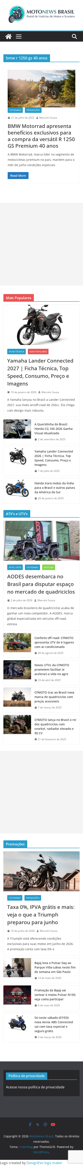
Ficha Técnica (16, 351)
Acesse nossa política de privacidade (35, 1087)
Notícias (48, 567)
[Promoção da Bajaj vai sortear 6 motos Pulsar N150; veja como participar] (17, 997)
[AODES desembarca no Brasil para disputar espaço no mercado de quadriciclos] (41, 541)
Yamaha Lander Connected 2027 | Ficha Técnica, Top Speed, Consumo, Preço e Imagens (40, 372)
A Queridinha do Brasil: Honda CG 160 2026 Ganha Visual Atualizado (53, 428)
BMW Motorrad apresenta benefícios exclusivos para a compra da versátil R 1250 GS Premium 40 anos (41, 135)
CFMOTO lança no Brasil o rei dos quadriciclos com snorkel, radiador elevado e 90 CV (55, 726)
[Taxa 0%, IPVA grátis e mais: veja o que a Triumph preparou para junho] (41, 871)
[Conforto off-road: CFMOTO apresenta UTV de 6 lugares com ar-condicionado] (17, 645)
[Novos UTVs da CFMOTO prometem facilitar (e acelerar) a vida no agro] (17, 672)
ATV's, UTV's (15, 567)
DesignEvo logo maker (44, 1162)
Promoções (33, 110)
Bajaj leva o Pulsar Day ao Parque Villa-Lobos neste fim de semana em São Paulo (55, 967)
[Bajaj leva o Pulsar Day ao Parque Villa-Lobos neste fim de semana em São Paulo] (17, 970)
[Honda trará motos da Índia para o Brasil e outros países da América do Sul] (17, 490)
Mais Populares (38, 351)
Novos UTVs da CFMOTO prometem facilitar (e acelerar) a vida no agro (51, 669)
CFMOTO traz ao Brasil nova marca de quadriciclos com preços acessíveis (54, 696)
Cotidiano (15, 110)
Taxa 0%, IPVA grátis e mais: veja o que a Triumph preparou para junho (40, 914)
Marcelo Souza (48, 117)
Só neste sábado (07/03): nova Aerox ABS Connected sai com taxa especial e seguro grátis (53, 1024)
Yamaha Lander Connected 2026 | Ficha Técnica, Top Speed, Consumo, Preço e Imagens (53, 458)
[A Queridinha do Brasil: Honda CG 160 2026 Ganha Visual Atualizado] (17, 431)
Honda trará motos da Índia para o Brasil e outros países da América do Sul (54, 487)
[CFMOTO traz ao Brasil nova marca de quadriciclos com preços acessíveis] (17, 700)
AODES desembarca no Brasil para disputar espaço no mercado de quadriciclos (41, 584)
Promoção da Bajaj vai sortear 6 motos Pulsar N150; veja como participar (55, 994)
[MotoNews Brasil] (8, 36)
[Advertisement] (41, 244)
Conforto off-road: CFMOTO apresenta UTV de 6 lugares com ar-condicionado (54, 642)
